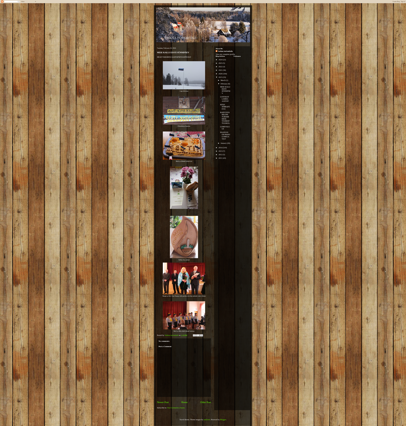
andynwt (207, 420)
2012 (221, 155)
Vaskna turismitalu (225, 51)
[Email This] (194, 335)
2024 (221, 60)
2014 (221, 148)
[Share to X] (198, 335)
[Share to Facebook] (200, 335)
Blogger (223, 420)
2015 (221, 77)
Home (184, 402)
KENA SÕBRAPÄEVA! (225, 107)
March (223, 80)
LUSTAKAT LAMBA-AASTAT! (224, 99)
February (224, 84)
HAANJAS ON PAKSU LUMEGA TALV (225, 135)
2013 (221, 151)
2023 (221, 63)
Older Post (205, 402)
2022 (221, 67)
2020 (221, 74)
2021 (221, 70)
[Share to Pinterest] (202, 335)
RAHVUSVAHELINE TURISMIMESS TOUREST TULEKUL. (225, 117)
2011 (221, 158)
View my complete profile (225, 54)
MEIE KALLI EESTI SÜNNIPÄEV (225, 90)
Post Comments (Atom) (176, 408)
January (224, 143)
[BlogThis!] (196, 335)
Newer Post (163, 402)
